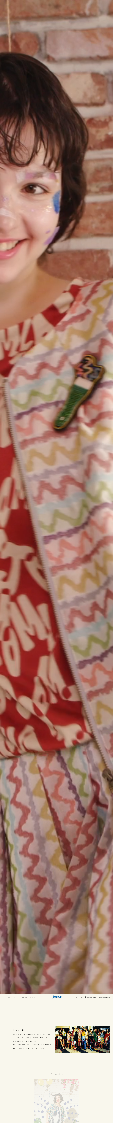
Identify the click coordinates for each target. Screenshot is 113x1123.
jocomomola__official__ (92, 997)
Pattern (9, 997)
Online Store (79, 997)
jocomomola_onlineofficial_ (105, 997)
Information (16, 997)
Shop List (24, 997)
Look (3, 997)
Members (32, 997)
